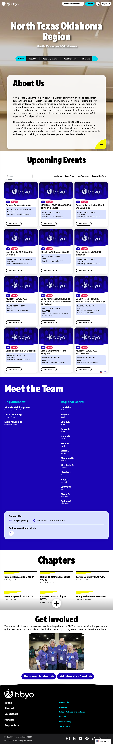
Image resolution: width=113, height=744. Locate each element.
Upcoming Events (49, 59)
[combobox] (103, 741)
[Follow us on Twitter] (11, 533)
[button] (4, 4)
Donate (90, 4)
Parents (9, 719)
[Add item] (95, 58)
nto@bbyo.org (20, 520)
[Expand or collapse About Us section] (100, 144)
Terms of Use (64, 726)
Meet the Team (69, 59)
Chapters (86, 59)
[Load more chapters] (56, 603)
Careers (62, 717)
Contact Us (64, 702)
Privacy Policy (65, 721)
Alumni (9, 708)
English (103, 741)
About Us (33, 59)
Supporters (11, 725)
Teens (8, 702)
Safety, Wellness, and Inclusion (72, 712)
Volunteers (11, 713)
